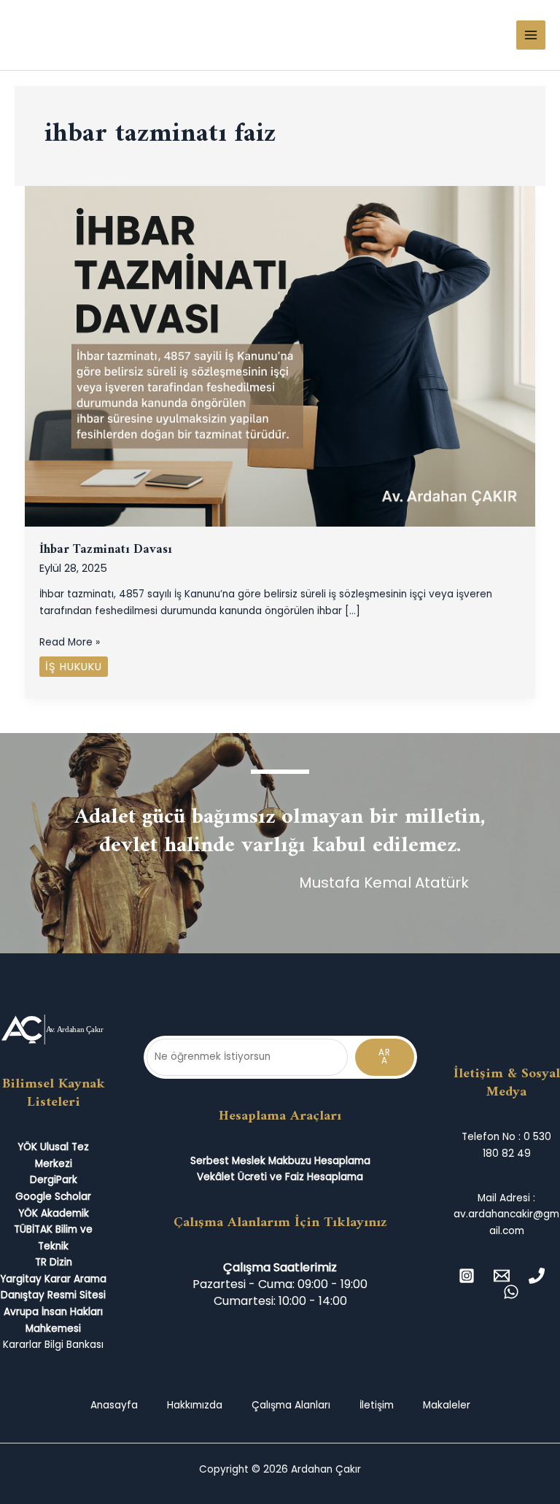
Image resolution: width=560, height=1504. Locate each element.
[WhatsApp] (511, 1292)
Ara (384, 1057)
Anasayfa (114, 1405)
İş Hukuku (73, 666)
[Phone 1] (537, 1276)
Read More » (69, 642)
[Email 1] (502, 1276)
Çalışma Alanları (291, 1405)
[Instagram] (467, 1276)
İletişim (376, 1405)
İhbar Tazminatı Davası (105, 550)
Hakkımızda (194, 1405)
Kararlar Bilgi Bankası (53, 1345)
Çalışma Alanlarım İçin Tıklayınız (280, 1222)
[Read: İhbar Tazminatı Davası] (280, 356)
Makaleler (446, 1405)
